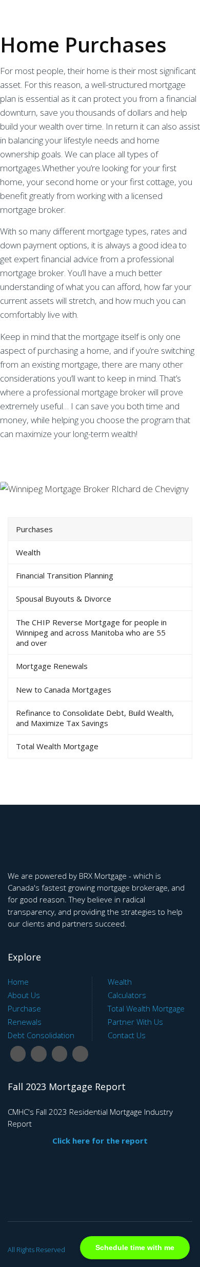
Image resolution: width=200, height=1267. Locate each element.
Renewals (25, 1022)
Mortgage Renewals (52, 666)
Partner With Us (135, 1022)
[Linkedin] (38, 1053)
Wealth (28, 552)
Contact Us (127, 1035)
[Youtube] (59, 1053)
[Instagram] (80, 1053)
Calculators (127, 995)
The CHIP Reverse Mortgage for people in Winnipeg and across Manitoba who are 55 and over (91, 632)
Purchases (34, 529)
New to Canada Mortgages (63, 689)
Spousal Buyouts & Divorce (63, 598)
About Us (24, 995)
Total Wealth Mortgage (57, 746)
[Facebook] (18, 1053)
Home (18, 981)
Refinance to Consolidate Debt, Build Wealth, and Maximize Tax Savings (95, 718)
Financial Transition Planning (64, 575)
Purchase (24, 1008)
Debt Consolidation (41, 1035)
